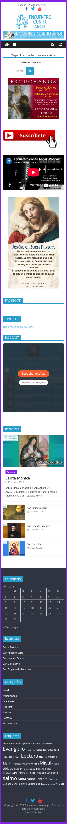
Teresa (44, 784)
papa (32, 769)
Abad (5, 743)
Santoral (11, 472)
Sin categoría (10, 723)
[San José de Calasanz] (14, 524)
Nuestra (55, 763)
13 (49, 602)
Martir (8, 763)
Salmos (7, 712)
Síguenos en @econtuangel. (18, 326)
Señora (23, 783)
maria (43, 756)
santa (22, 779)
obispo (8, 768)
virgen (59, 783)
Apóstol (26, 743)
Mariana (52, 756)
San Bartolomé (35, 544)
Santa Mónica (17, 478)
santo (31, 779)
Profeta (21, 772)
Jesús (6, 756)
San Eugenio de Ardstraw (17, 669)
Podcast (7, 706)
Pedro (48, 768)
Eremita (48, 744)
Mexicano (27, 763)
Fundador (41, 749)
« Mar (6, 627)
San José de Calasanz (39, 526)
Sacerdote (52, 772)
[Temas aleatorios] (60, 44)
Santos (53, 779)
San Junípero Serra (37, 508)
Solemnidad (34, 783)
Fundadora (53, 749)
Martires (17, 763)
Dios (33, 743)
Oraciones (8, 701)
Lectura (29, 755)
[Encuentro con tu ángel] (7, 44)
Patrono (40, 768)
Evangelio (14, 748)
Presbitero (10, 772)
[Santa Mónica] (33, 436)
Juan (17, 756)
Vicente (51, 784)
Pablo (26, 768)
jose (11, 756)
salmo (10, 778)
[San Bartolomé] (14, 542)
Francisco (30, 750)
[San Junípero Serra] (14, 506)
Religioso (41, 772)
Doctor (40, 743)
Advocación (15, 743)
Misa (36, 763)
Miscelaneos (10, 695)
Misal (6, 690)
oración (18, 768)
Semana (7, 783)
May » (14, 627)
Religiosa (30, 772)
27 (49, 613)
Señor (15, 783)
